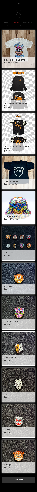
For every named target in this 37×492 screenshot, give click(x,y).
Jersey (28, 26)
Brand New (16, 22)
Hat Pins (30, 22)
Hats (17, 26)
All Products (7, 22)
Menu (3, 4)
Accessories (10, 26)
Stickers (22, 26)
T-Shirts (24, 22)
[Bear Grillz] (18, 4)
